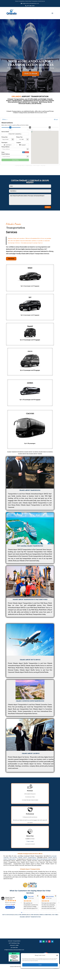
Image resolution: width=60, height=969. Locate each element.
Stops (3, 152)
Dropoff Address (6, 154)
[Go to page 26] (58, 912)
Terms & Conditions (36, 165)
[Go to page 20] (49, 912)
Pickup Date (5, 137)
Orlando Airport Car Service (32, 764)
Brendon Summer (50, 896)
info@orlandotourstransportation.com (30, 3)
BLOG (28, 914)
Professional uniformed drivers (30, 817)
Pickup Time (19, 137)
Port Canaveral (32, 102)
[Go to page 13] (39, 912)
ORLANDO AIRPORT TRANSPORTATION (30, 916)
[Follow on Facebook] (46, 941)
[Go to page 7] (30, 912)
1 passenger (8, 144)
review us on (9, 907)
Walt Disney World (45, 102)
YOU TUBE (55, 914)
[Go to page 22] (52, 912)
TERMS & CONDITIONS (45, 914)
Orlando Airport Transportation (17, 704)
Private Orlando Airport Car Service (18, 757)
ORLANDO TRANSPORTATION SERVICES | (15, 451)
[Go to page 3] (24, 912)
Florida (38, 103)
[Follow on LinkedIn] (52, 941)
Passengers (4, 142)
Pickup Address (5, 146)
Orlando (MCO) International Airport (42, 859)
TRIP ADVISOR (34, 914)
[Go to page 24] (55, 912)
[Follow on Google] (40, 941)
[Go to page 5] (27, 912)
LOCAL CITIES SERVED (20, 914)
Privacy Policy (43, 165)
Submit (48, 207)
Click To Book (30, 73)
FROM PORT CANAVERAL (15, 134)
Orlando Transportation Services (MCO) (30, 853)
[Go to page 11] (36, 912)
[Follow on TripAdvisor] (43, 941)
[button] (57, 955)
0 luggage (22, 144)
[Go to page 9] (33, 912)
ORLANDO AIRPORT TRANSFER (35, 453)
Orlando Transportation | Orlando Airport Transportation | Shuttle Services (30, 1)
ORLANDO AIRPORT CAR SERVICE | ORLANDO (33, 451)
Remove (26, 152)
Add (23, 152)
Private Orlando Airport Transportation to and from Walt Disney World (30, 603)
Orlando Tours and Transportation (10, 898)
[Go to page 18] (46, 912)
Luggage (18, 142)
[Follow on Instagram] (49, 941)
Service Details (5, 131)
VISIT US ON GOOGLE (7, 914)
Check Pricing (15, 160)
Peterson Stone (32, 896)
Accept (40, 964)
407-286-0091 (31, 5)
